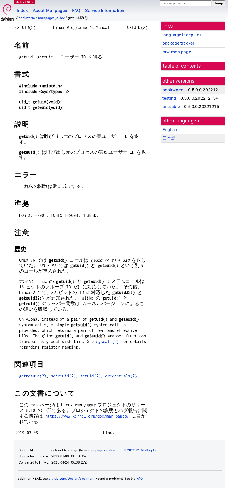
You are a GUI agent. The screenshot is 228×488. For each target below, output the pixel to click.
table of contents (182, 66)
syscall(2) (107, 341)
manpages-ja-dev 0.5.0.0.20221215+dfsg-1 (121, 450)
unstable (171, 106)
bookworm (27, 18)
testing (169, 98)
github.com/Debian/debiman (71, 478)
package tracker (178, 43)
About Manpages (50, 10)
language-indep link (182, 34)
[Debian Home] (7, 11)
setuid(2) (90, 376)
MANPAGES (25, 2)
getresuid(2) (32, 376)
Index (22, 10)
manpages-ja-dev (51, 18)
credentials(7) (121, 376)
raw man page (176, 51)
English (169, 129)
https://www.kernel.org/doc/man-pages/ (87, 416)
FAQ (76, 10)
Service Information (104, 10)
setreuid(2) (63, 376)
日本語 (169, 138)
